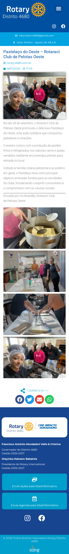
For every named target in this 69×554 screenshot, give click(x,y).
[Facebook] (63, 26)
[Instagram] (54, 26)
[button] (59, 9)
